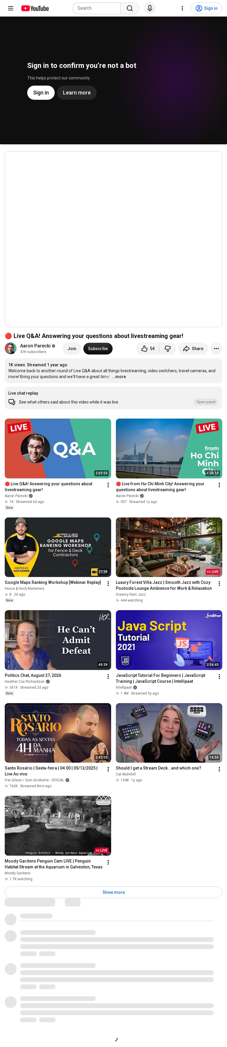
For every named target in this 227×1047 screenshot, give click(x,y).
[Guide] (10, 8)
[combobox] (98, 8)
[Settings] (182, 8)
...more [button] (119, 376)
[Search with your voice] (150, 8)
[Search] (129, 8)
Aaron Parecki (35, 346)
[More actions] (216, 349)
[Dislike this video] (167, 349)
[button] (113, 398)
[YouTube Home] (35, 8)
